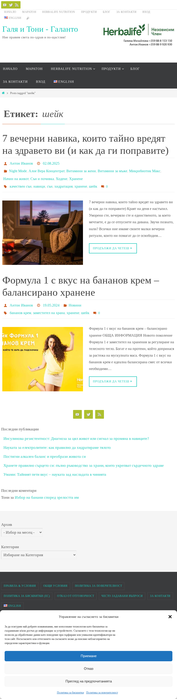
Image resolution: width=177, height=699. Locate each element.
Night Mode (18, 169)
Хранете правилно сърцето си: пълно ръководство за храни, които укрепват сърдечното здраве (83, 457)
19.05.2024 (51, 299)
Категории (10, 539)
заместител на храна (49, 306)
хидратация (63, 182)
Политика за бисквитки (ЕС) (27, 588)
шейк (93, 182)
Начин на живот (16, 176)
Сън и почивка (42, 176)
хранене (80, 182)
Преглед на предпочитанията (88, 681)
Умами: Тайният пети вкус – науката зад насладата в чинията (54, 467)
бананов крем (20, 306)
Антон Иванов (21, 163)
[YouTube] (5, 5)
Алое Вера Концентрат (47, 169)
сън (50, 182)
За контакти (126, 12)
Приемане (89, 656)
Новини (75, 299)
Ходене (61, 176)
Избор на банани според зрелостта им (47, 489)
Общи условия (55, 578)
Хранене (76, 176)
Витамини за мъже (112, 169)
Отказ (88, 668)
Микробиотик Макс (144, 169)
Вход (146, 12)
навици (39, 182)
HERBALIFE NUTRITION (58, 12)
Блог (106, 12)
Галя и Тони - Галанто (40, 29)
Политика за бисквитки (70, 692)
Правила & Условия (20, 578)
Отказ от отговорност (75, 588)
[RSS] (17, 5)
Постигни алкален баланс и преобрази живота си (44, 449)
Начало (10, 12)
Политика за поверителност (102, 692)
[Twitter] (11, 5)
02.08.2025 (51, 163)
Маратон (29, 12)
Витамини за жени (81, 169)
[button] (170, 616)
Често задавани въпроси (122, 588)
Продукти (89, 12)
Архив (6, 517)
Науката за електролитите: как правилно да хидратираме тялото (57, 440)
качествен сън (21, 182)
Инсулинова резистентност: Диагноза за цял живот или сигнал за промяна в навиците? (76, 431)
